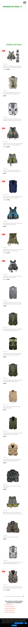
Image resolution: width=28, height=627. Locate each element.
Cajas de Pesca (9, 604)
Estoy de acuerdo (19, 623)
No (25, 623)
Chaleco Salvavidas (10, 608)
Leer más (14, 625)
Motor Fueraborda (10, 612)
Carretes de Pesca (9, 606)
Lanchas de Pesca (9, 610)
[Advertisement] (14, 29)
